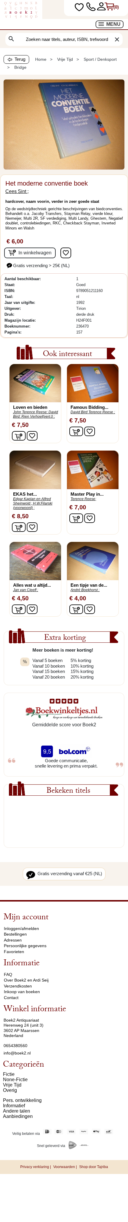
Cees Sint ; (17, 191)
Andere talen (16, 1110)
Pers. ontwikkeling (22, 1100)
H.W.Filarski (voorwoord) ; (32, 505)
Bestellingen (15, 934)
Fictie (9, 1074)
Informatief (14, 1105)
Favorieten (14, 951)
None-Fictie (15, 1079)
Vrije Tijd (12, 1084)
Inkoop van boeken (22, 991)
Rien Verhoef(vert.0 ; (38, 416)
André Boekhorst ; (85, 590)
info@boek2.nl (17, 1053)
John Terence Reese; (30, 412)
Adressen (13, 940)
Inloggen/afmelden (21, 928)
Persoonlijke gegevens (25, 945)
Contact (11, 997)
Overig (10, 1090)
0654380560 (15, 1045)
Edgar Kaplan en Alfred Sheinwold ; (32, 501)
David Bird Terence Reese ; (93, 412)
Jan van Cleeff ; (25, 590)
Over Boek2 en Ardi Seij (26, 980)
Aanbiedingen (18, 1116)
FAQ (8, 974)
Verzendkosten (18, 986)
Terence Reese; (83, 499)
